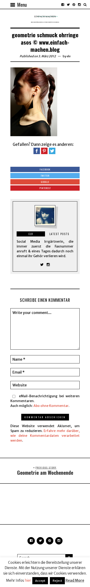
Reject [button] (57, 581)
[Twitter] (68, 4)
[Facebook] (63, 4)
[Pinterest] (74, 4)
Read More (75, 580)
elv (69, 56)
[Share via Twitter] (52, 150)
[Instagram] (79, 4)
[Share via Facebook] (36, 150)
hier (28, 580)
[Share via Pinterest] (44, 150)
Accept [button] (40, 581)
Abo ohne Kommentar (51, 406)
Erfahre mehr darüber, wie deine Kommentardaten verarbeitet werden (45, 436)
